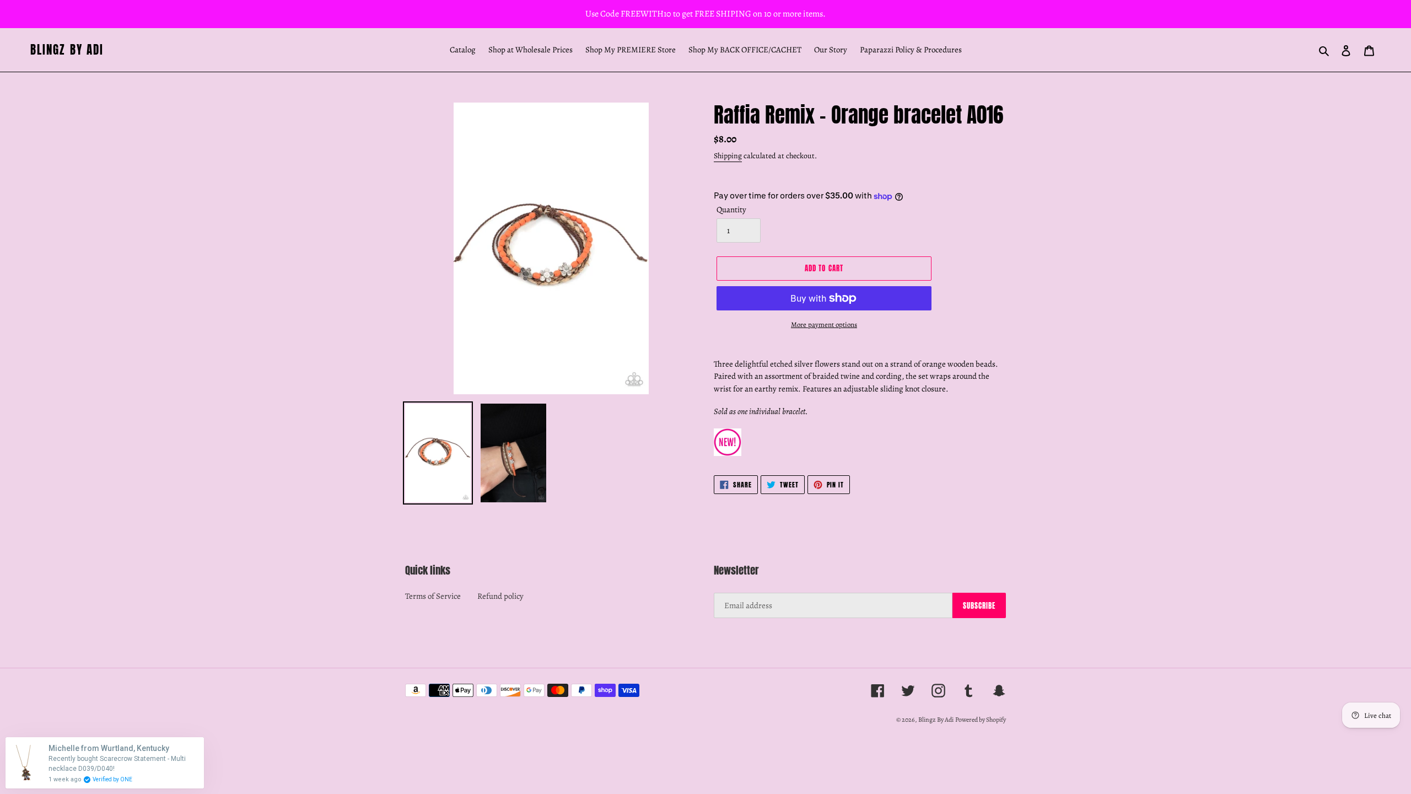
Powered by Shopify (980, 719)
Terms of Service (433, 596)
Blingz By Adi (67, 50)
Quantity (731, 209)
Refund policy (500, 596)
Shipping (728, 156)
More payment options (824, 324)
